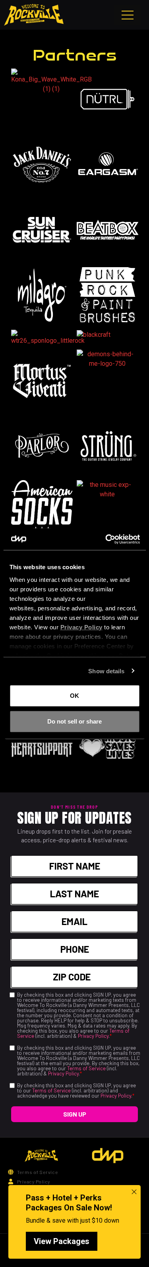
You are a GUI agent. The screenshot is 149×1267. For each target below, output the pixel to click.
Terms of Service (86, 1068)
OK (74, 695)
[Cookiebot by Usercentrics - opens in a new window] (106, 539)
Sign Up (74, 1114)
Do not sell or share (74, 721)
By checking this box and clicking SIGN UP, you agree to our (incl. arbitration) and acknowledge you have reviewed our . (76, 1090)
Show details (106, 670)
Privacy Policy (93, 1036)
